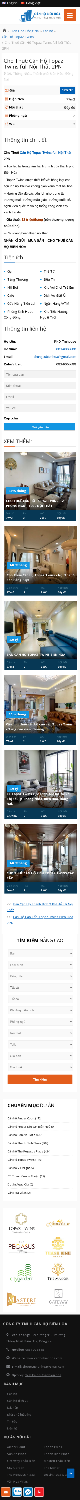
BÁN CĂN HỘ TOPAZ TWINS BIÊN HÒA (36, 654)
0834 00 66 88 (34, 1350)
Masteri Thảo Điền (57, 1460)
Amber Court (16, 1447)
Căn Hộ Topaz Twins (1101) (25, 1160)
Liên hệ (12, 1428)
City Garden (15, 1467)
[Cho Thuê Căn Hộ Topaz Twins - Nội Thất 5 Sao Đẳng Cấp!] (40, 555)
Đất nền (12, 1407)
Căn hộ (12, 1394)
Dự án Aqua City (55, 1474)
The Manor (52, 1467)
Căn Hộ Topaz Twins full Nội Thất (45, 152)
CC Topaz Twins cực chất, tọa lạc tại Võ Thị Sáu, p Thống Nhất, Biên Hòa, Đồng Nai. (38, 799)
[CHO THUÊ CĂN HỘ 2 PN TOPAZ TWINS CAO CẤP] (40, 853)
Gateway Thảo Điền (21, 1460)
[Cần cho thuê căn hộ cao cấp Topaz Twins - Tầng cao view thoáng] (40, 704)
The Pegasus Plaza (21, 1474)
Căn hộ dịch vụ (17, 1400)
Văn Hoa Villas (17, 1481)
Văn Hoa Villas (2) (19, 1193)
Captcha (11, 418)
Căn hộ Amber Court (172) (24, 1118)
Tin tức (12, 1421)
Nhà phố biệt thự (19, 1414)
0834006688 (66, 349)
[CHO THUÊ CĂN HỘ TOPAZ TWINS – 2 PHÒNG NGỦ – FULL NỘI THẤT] (40, 481)
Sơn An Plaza (16, 1454)
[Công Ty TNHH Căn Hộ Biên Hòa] (4, 31)
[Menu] (70, 15)
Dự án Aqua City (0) (20, 1184)
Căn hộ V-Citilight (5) (21, 1168)
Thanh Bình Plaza (56, 1454)
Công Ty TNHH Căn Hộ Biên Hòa (40, 15)
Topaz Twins (53, 1447)
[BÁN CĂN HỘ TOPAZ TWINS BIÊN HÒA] (40, 630)
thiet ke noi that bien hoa (43, 1375)
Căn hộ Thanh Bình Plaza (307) (28, 1143)
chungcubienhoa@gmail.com (55, 356)
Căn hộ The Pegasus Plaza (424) (29, 1151)
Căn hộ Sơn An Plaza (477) (25, 1135)
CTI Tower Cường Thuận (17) (26, 1176)
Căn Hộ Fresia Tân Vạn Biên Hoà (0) (31, 1127)
